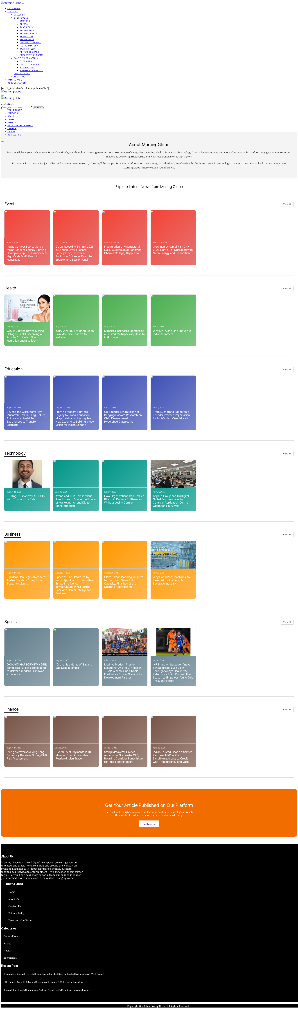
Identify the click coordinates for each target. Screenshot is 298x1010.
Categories (13, 8)
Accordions (27, 30)
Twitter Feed (27, 49)
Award (11, 132)
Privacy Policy (16, 913)
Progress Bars (28, 33)
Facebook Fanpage (30, 42)
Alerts (24, 24)
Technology (14, 110)
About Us (13, 899)
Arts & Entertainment (20, 125)
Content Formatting (26, 58)
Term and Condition (20, 920)
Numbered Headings (31, 70)
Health (11, 116)
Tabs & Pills (27, 27)
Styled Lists (27, 67)
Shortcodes (21, 18)
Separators (26, 36)
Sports (11, 122)
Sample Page (14, 80)
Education (13, 113)
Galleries (19, 15)
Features (12, 12)
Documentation (16, 83)
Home (11, 891)
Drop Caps (26, 61)
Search (38, 108)
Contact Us (14, 135)
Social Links (27, 39)
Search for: (6, 104)
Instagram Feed (29, 46)
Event (10, 119)
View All (287, 204)
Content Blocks (29, 64)
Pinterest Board (29, 52)
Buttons (25, 21)
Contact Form (22, 73)
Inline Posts (21, 77)
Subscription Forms (31, 55)
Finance (11, 128)
